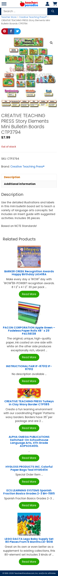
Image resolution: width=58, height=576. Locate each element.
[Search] (52, 11)
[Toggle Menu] (4, 3)
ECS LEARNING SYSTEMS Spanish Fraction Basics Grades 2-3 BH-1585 (29, 491)
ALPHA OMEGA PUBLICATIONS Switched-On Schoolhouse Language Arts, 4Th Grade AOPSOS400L (29, 441)
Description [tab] (12, 177)
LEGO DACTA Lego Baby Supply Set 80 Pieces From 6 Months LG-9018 (29, 540)
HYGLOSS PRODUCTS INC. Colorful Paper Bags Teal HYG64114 (29, 468)
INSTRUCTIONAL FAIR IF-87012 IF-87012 (29, 367)
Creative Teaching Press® (33, 17)
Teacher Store (9, 17)
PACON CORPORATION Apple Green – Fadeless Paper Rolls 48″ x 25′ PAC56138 (29, 331)
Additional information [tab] (20, 184)
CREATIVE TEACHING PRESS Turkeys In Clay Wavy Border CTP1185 (29, 402)
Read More (29, 294)
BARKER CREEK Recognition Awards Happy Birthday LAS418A (29, 272)
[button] (51, 43)
